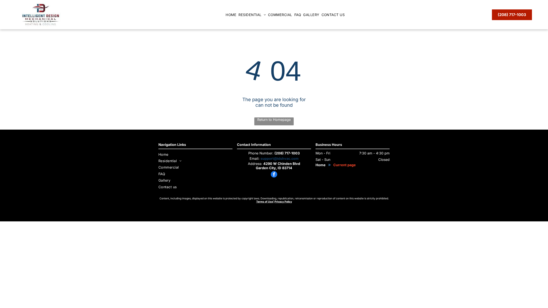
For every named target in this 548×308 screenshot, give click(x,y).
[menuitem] (232, 15)
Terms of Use (264, 201)
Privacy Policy (283, 201)
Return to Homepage (274, 119)
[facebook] (274, 175)
